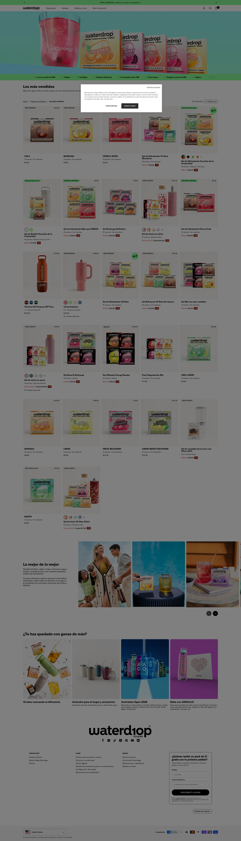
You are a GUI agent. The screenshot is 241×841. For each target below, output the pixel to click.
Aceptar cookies (130, 106)
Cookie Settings (111, 106)
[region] (121, 98)
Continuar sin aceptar (153, 87)
